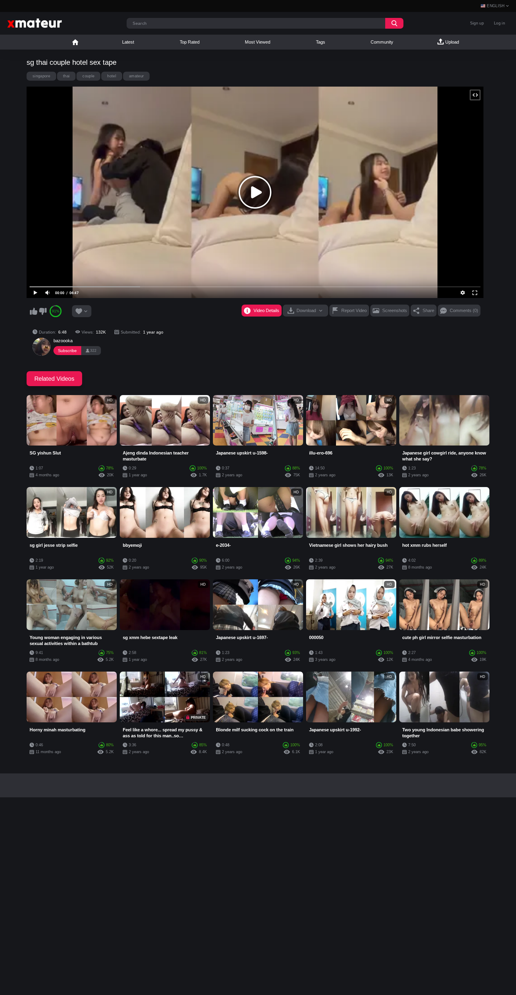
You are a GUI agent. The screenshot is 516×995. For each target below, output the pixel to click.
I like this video (33, 311)
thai (66, 76)
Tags (320, 41)
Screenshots (394, 310)
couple (88, 76)
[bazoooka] (41, 347)
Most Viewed (257, 41)
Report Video (354, 310)
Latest (128, 41)
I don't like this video (43, 311)
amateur (136, 76)
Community (382, 41)
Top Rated (189, 41)
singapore (41, 76)
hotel (111, 76)
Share (428, 310)
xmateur (75, 42)
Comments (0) (464, 310)
